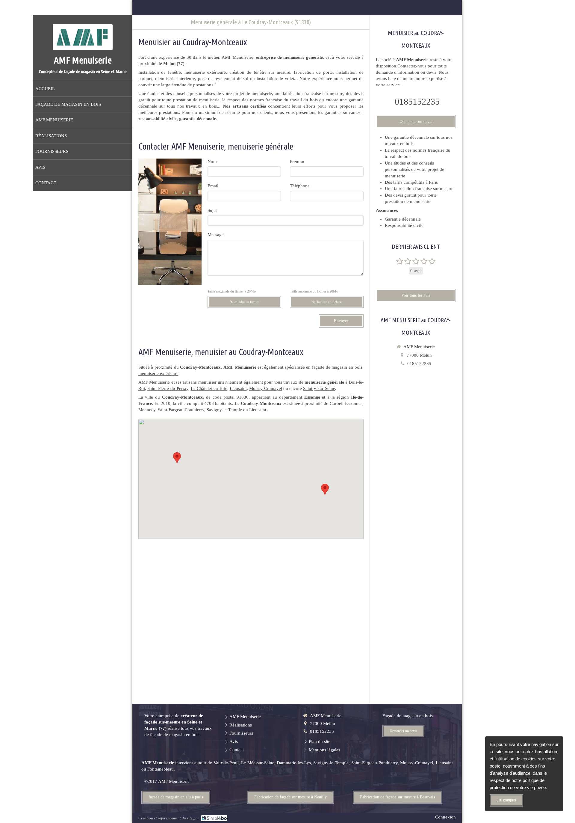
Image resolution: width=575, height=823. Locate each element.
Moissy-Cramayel (265, 388)
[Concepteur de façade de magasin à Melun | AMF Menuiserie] (83, 37)
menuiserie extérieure (158, 373)
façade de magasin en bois (337, 367)
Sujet (212, 210)
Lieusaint (238, 388)
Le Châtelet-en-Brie (209, 388)
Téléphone (300, 185)
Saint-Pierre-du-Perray (167, 388)
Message (216, 234)
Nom (212, 161)
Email (213, 185)
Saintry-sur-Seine (319, 388)
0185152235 (417, 101)
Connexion (445, 817)
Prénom (297, 161)
